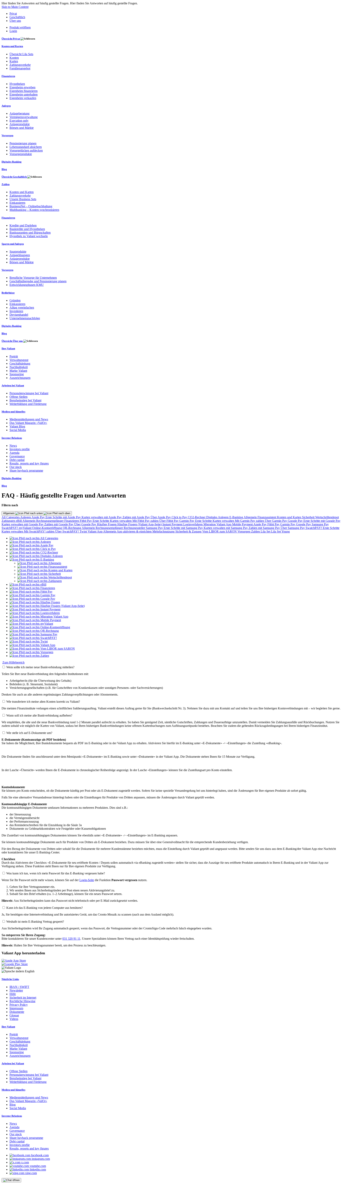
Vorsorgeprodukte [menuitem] (21, 154)
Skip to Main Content (15, 7)
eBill (19, 520)
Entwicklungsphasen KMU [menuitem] (27, 284)
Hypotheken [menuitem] (17, 83)
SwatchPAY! (10, 528)
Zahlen (256, 531)
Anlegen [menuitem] (6, 105)
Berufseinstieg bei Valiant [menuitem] (25, 400)
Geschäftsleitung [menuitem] (20, 363)
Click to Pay (180, 517)
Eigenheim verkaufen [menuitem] (23, 98)
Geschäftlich (17, 17)
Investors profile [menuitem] (20, 449)
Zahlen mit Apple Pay (137, 517)
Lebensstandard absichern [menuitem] (26, 147)
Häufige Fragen (107, 524)
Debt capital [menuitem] (17, 460)
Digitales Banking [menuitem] (12, 161)
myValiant (25, 528)
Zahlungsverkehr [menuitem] (20, 64)
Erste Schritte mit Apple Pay (64, 517)
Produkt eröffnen (20, 27)
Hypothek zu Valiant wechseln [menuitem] (29, 236)
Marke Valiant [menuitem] (18, 370)
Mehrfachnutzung (163, 531)
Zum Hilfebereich (13, 662)
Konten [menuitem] (14, 57)
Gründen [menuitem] (15, 300)
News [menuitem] (13, 445)
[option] (34, 538)
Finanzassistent (267, 517)
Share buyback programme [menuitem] (26, 470)
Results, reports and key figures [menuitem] (29, 463)
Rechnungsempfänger (50, 520)
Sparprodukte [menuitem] (18, 251)
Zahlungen (9, 520)
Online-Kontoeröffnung (47, 528)
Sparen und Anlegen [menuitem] (13, 243)
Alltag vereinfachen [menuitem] (22, 307)
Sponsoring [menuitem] (17, 374)
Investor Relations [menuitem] (12, 437)
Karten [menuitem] (14, 61)
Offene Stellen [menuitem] (19, 396)
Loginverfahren (193, 524)
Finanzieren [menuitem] (8, 76)
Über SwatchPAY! (67, 531)
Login (13, 31)
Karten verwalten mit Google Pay (23, 524)
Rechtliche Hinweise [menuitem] (22, 1001)
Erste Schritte (101, 520)
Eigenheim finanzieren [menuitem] (24, 91)
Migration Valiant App (217, 524)
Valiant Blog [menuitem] (17, 426)
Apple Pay (38, 517)
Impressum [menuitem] (16, 1008)
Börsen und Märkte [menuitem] (22, 127)
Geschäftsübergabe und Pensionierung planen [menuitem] (38, 281)
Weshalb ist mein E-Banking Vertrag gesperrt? (35, 921)
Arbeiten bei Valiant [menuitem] (13, 385)
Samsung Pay (320, 524)
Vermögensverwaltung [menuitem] (24, 117)
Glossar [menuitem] (14, 1015)
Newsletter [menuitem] (16, 990)
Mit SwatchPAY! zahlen (39, 531)
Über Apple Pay (161, 517)
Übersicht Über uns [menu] (12, 340)
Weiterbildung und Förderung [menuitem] (28, 404)
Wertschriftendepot (327, 517)
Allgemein (9, 513)
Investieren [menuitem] (16, 311)
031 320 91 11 (71, 938)
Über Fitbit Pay (169, 520)
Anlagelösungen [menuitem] (20, 255)
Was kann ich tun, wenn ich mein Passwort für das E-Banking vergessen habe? (55, 873)
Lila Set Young (280, 531)
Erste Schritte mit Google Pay (321, 520)
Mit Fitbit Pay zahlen (145, 520)
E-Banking (236, 517)
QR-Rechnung (72, 528)
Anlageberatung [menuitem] (19, 113)
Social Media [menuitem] (18, 430)
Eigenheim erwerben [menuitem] (22, 87)
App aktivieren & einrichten (134, 531)
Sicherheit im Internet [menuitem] (23, 997)
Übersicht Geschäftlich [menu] (14, 176)
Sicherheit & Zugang (188, 531)
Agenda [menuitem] (14, 452)
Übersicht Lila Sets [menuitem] (21, 54)
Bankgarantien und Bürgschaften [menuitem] (30, 232)
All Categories (11, 517)
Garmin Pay (187, 520)
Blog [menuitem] (4, 169)
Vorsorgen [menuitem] (7, 135)
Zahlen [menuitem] (6, 184)
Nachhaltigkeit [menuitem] (19, 367)
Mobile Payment (242, 524)
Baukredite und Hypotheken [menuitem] (27, 229)
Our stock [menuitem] (16, 467)
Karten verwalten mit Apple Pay (102, 517)
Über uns (15, 20)
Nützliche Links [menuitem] (10, 979)
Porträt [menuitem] (14, 356)
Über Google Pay (85, 524)
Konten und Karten (289, 517)
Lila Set (266, 531)
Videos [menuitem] (14, 1019)
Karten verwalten (121, 520)
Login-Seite (86, 880)
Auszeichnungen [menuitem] (20, 377)
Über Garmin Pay (276, 520)
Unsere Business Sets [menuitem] (23, 199)
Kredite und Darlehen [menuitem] (23, 225)
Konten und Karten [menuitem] (12, 46)
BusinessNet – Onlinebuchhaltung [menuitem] (31, 206)
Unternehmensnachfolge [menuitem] (25, 318)
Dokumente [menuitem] (17, 1011)
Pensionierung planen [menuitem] (23, 143)
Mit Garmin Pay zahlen (250, 520)
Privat (13, 13)
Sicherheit (308, 517)
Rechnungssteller (135, 528)
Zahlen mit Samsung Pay (265, 528)
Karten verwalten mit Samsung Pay (226, 528)
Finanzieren (72, 520)
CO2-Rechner (197, 517)
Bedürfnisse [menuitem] (8, 292)
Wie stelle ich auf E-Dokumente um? (29, 733)
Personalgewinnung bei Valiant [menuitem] (29, 393)
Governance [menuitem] (17, 456)
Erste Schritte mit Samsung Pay (184, 528)
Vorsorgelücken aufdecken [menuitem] (26, 150)
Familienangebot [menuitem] (20, 68)
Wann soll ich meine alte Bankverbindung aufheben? (39, 715)
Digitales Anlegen (217, 517)
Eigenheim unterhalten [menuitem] (24, 94)
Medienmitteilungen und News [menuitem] (29, 419)
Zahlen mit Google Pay (59, 524)
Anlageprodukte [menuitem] (20, 124)
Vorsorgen (244, 531)
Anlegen (25, 517)
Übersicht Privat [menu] (11, 38)
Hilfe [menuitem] (13, 994)
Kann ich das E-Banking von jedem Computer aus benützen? (44, 907)
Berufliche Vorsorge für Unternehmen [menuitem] (33, 277)
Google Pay (295, 520)
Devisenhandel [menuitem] (19, 314)
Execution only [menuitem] (19, 120)
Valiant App (95, 531)
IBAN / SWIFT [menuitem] (19, 987)
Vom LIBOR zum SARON (220, 531)
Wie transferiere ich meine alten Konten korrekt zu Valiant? (43, 701)
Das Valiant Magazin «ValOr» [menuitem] (28, 423)
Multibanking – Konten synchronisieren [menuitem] (34, 209)
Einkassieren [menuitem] (17, 202)
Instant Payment (172, 524)
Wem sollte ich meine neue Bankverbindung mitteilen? (40, 667)
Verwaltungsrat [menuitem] (19, 360)
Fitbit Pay (86, 520)
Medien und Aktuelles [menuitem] (13, 411)
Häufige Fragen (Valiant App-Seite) (139, 524)
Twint (84, 531)
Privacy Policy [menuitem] (19, 1004)
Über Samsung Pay (293, 528)
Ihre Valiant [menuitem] (8, 348)
